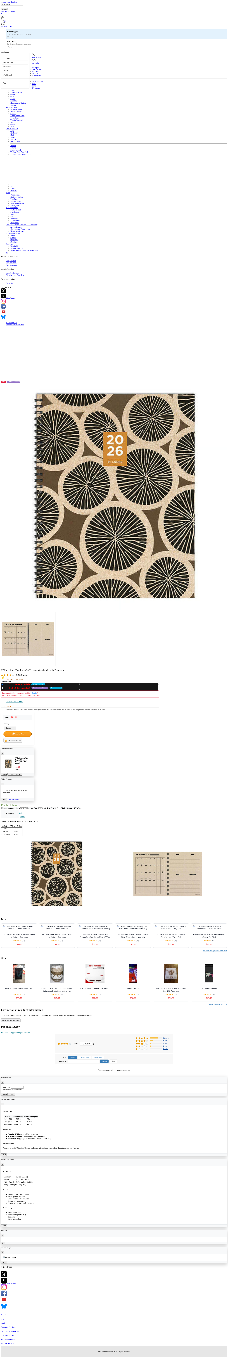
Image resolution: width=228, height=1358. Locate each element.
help (2, 1319)
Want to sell (7, 75)
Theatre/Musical (16, 120)
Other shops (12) (14, 701)
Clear (113, 1061)
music (12, 90)
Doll (12, 135)
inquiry (3, 1323)
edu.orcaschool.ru (10, 2)
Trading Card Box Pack (19, 152)
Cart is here (36, 63)
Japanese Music (16, 109)
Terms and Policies (8, 1339)
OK (3, 1243)
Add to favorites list (14, 741)
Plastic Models (15, 150)
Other (5, 83)
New (24, 684)
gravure (13, 105)
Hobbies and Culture (18, 103)
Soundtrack (14, 118)
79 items (85, 1043)
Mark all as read (7, 26)
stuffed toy (14, 133)
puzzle (12, 137)
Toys (12, 131)
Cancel (4, 774)
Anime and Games (17, 116)
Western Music (16, 111)
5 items (165, 1040)
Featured (6, 71)
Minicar (13, 139)
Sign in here (36, 57)
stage (12, 96)
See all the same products (217, 1004)
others (12, 94)
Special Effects (16, 92)
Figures (13, 148)
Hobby (13, 146)
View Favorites (13, 799)
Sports (12, 99)
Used (33, 688)
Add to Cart (19, 734)
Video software (37, 82)
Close (4, 799)
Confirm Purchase (15, 774)
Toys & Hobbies (12, 129)
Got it (4, 1155)
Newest (72, 1057)
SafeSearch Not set (8, 11)
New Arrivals (8, 62)
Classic (13, 114)
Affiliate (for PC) (7, 1343)
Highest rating (84, 1057)
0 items (165, 1049)
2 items (165, 1043)
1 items (165, 1046)
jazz (11, 122)
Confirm (11, 1094)
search (4, 9)
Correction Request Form (10, 1020)
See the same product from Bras (215, 951)
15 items (166, 1038)
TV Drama (36, 88)
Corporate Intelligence (9, 1327)
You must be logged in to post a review (15, 1033)
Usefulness (98, 1057)
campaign (6, 58)
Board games (15, 141)
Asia (12, 126)
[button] (114, 23)
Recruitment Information (10, 1331)
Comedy (13, 101)
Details (34, 693)
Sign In (3, 13)
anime (34, 84)
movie (34, 86)
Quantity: (6, 1087)
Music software (11, 107)
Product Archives (7, 1335)
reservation (7, 67)
